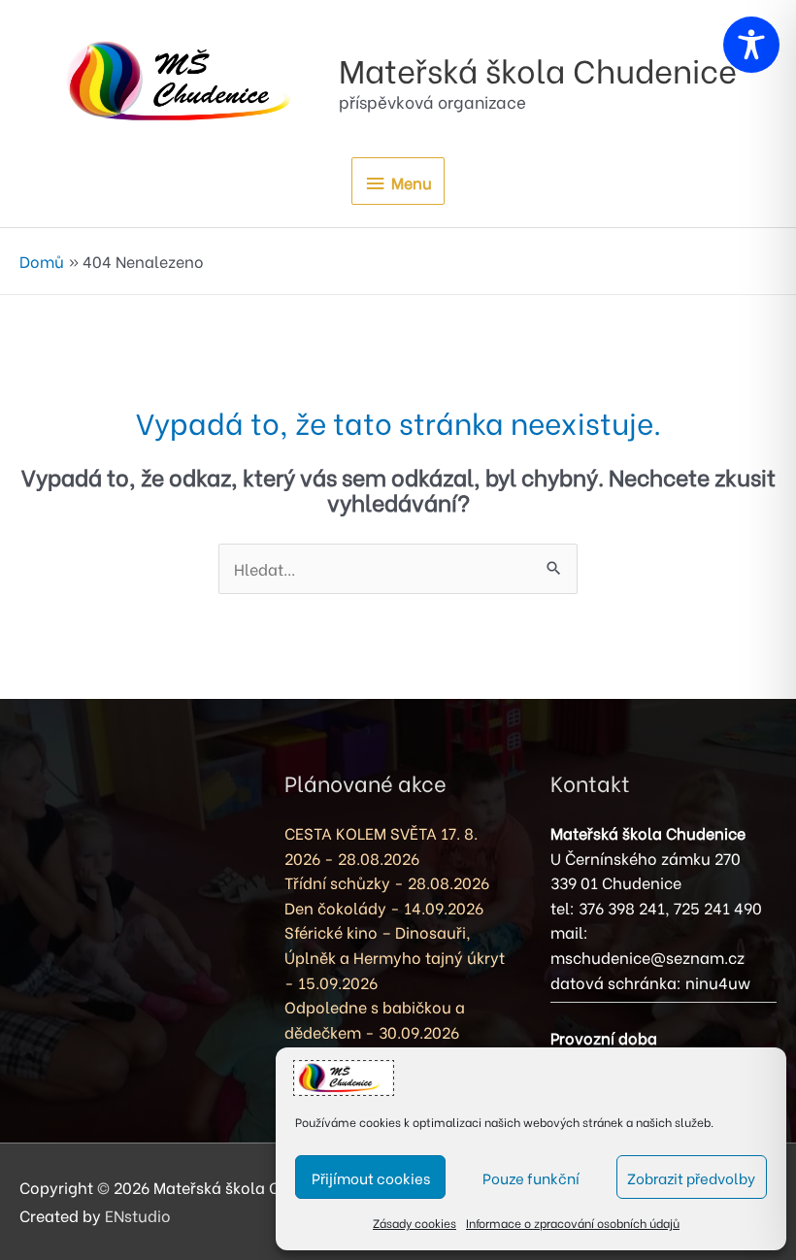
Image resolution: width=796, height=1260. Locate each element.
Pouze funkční (531, 1177)
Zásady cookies (414, 1222)
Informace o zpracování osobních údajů (573, 1222)
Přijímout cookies (371, 1177)
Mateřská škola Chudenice (538, 69)
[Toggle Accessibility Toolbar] (751, 45)
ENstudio (138, 1215)
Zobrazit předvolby (691, 1177)
